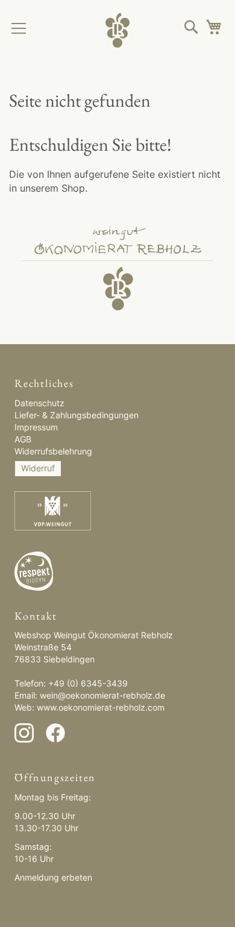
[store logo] (117, 27)
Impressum (36, 427)
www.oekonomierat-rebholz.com (100, 707)
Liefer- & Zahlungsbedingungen (76, 415)
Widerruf (38, 468)
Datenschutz (39, 403)
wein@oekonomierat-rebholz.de (102, 695)
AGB (22, 439)
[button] (191, 27)
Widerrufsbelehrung (53, 451)
